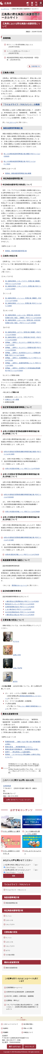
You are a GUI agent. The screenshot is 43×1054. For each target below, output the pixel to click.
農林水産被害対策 (11, 968)
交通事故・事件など (12, 1000)
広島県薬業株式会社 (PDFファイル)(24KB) (19, 607)
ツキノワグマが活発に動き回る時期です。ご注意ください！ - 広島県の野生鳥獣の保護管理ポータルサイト (22, 1007)
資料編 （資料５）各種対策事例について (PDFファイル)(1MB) (23, 364)
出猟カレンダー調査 (12, 399)
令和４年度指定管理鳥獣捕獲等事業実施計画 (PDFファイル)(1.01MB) (22, 538)
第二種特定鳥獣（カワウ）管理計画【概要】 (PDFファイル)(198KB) (23, 333)
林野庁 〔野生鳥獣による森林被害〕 (18, 752)
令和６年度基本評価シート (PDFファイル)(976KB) (22, 468)
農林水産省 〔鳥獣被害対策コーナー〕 (19, 747)
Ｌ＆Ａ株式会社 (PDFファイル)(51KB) (18, 609)
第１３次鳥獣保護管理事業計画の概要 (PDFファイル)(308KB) (22, 155)
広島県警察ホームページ (14, 987)
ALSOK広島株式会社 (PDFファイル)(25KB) (20, 612)
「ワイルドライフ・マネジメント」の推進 (21, 104)
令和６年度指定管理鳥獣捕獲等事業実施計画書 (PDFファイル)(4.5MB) (22, 453)
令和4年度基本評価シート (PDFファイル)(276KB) (22, 554)
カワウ (8, 950)
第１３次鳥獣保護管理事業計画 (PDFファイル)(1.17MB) (20, 162)
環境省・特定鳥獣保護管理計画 (16, 251)
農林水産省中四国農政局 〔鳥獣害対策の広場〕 (22, 749)
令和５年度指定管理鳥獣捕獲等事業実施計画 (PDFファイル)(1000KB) (22, 495)
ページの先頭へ (21, 1020)
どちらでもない (10, 867)
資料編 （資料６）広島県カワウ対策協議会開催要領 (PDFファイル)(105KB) (22, 369)
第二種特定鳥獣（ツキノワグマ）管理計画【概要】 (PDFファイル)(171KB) (22, 282)
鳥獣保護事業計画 (11, 903)
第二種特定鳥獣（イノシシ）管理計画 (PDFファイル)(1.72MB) (23, 304)
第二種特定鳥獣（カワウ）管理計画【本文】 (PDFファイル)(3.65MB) (23, 338)
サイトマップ (29, 1047)
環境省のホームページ (19, 585)
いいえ (21, 867)
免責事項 (5, 1028)
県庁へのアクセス (15, 1047)
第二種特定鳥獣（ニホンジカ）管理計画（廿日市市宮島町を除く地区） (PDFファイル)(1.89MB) (22, 321)
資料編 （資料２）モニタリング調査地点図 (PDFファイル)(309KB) (23, 348)
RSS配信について (28, 1032)
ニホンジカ (9, 920)
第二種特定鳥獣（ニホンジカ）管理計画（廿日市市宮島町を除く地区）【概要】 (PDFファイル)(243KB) (23, 316)
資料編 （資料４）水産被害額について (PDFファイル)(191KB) (23, 359)
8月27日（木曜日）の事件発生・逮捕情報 (20, 996)
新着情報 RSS (35, 66)
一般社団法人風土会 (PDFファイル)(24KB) (19, 615)
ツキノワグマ (10, 924)
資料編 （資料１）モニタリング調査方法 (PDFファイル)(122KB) (23, 343)
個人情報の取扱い (28, 1024)
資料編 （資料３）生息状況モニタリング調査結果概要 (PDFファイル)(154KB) (22, 354)
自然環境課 (7, 786)
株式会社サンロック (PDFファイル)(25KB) (19, 604)
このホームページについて (10, 1024)
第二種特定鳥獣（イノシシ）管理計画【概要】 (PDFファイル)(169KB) (23, 299)
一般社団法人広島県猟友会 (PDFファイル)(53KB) (22, 601)
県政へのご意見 (28, 1028)
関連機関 (5, 1032)
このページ (12, 122)
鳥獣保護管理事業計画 (13, 128)
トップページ (5, 9)
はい (36, 865)
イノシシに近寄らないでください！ (18, 51)
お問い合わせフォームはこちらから (18, 800)
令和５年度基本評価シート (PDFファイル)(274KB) (22, 512)
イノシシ (9, 916)
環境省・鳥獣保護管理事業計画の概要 (18, 173)
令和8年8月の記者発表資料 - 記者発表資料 (20, 992)
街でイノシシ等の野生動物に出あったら (20, 45)
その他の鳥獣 (10, 955)
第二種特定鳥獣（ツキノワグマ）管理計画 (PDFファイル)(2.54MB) (23, 287)
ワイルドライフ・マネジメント (16, 890)
